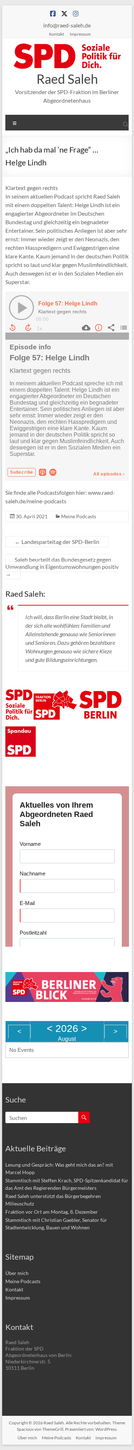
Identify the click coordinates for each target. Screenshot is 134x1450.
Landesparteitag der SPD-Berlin (57, 541)
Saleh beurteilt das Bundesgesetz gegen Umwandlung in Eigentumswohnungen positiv (62, 566)
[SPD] (19, 693)
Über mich (17, 1273)
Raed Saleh (67, 79)
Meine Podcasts (78, 516)
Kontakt (56, 33)
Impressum (80, 33)
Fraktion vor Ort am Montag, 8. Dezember (51, 1212)
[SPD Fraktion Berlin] (56, 693)
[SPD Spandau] (20, 730)
